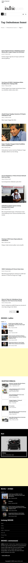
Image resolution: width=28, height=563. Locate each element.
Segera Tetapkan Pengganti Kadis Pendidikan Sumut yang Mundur (13, 144)
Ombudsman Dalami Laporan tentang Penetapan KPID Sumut (11, 206)
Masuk (2, 537)
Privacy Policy (4, 535)
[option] (14, 446)
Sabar (4, 453)
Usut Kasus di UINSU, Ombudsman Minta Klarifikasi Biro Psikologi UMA (12, 83)
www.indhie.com (6, 555)
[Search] (25, 14)
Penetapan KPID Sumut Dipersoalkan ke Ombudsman (12, 239)
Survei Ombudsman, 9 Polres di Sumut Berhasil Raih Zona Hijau (14, 176)
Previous (10, 312)
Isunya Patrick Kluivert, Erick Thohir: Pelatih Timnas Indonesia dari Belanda (16, 343)
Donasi (2, 528)
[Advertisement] (14, 362)
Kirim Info (3, 532)
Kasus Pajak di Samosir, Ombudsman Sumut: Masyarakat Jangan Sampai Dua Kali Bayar (13, 51)
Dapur (2, 523)
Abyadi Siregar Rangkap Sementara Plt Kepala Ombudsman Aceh (14, 114)
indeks (2, 321)
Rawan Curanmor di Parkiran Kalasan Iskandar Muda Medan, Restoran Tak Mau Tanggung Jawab (17, 337)
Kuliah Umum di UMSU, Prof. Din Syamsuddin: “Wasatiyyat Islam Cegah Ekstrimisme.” (16, 324)
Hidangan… (10, 330)
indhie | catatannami (5, 530)
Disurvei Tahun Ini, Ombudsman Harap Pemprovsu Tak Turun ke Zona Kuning (12, 300)
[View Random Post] (23, 14)
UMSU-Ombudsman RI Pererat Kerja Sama (13, 269)
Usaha (2, 525)
